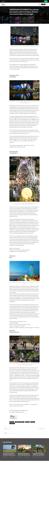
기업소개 (3, 1)
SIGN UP (46, 1)
